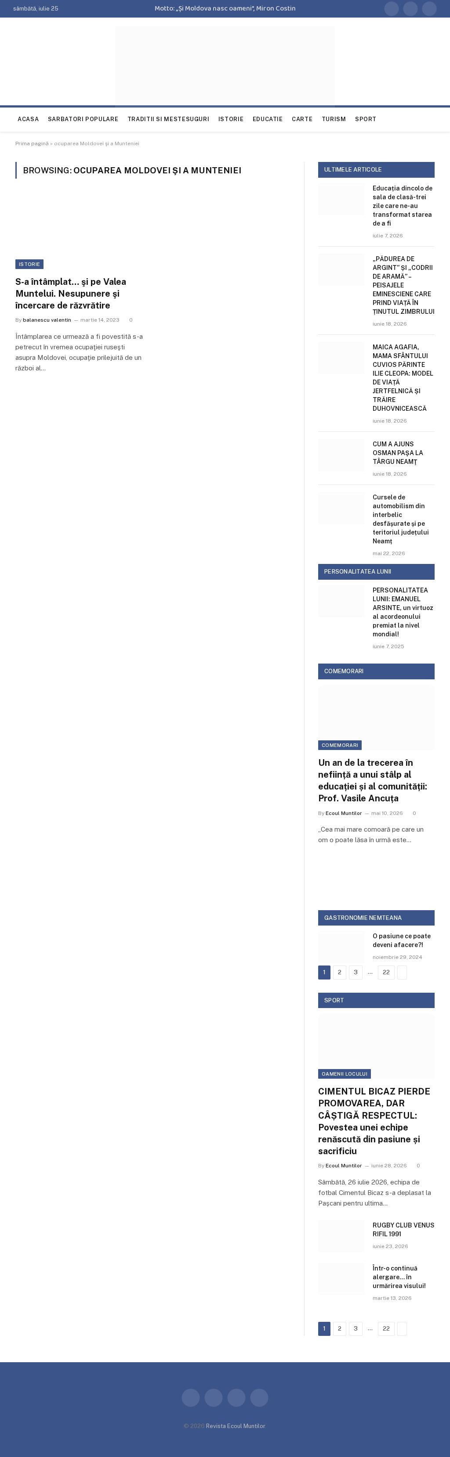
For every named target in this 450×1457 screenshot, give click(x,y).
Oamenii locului (344, 1074)
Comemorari (340, 745)
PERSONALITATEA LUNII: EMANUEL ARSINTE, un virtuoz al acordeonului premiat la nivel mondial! (403, 612)
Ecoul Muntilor (344, 813)
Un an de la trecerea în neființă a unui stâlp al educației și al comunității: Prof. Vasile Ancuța (372, 780)
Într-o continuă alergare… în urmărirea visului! (399, 1277)
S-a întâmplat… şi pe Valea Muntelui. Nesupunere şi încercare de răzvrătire (70, 293)
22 (386, 972)
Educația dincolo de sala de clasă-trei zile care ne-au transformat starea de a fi (402, 206)
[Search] (436, 119)
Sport (366, 119)
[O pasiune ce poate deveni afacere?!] (341, 947)
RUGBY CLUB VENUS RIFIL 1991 (404, 1230)
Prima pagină (32, 143)
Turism (334, 119)
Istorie (230, 119)
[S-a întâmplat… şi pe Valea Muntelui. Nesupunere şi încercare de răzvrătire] (80, 232)
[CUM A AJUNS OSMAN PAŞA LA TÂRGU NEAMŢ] (341, 455)
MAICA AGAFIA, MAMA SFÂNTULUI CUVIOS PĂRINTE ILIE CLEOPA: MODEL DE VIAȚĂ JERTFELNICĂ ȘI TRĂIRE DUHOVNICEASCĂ (403, 378)
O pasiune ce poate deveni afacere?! (402, 940)
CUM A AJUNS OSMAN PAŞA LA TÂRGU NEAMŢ (398, 453)
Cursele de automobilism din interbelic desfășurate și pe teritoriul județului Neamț (401, 519)
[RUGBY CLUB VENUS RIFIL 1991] (341, 1236)
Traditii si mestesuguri (168, 119)
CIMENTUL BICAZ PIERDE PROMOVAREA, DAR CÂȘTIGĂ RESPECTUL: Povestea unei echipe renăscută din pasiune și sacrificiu (374, 1121)
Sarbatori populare (83, 119)
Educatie (268, 119)
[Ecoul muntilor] (225, 67)
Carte (302, 119)
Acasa (28, 119)
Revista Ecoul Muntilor (235, 1426)
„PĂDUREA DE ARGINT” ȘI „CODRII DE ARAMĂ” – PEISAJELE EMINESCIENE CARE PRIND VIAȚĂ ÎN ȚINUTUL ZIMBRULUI (404, 285)
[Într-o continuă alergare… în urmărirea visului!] (341, 1279)
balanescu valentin (47, 320)
